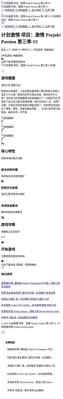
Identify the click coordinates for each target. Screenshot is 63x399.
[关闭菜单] (3, 22)
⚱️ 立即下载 (48, 26)
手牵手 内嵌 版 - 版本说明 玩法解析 (25, 390)
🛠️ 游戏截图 (21, 26)
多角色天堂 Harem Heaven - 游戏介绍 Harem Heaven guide (32, 382)
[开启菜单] (2, 13)
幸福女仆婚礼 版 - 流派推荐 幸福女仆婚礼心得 (31, 366)
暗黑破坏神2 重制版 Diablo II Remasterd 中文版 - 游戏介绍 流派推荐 (32, 349)
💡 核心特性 (34, 26)
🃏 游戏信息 (7, 26)
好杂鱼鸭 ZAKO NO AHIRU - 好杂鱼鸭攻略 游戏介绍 (32, 374)
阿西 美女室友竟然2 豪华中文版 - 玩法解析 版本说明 (32, 357)
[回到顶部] (3, 332)
